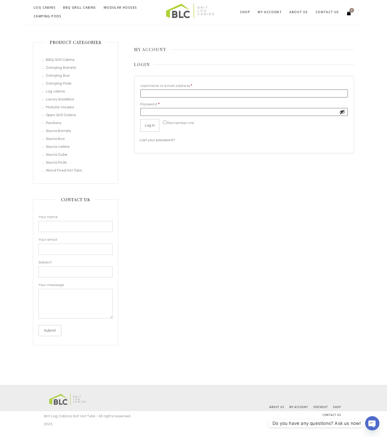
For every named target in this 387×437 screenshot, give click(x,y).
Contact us (327, 12)
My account (270, 12)
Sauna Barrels (58, 131)
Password (158, 104)
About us (298, 12)
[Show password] (342, 112)
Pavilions (53, 123)
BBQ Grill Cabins (79, 7)
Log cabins (45, 7)
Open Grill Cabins (61, 115)
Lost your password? (157, 140)
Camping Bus (58, 75)
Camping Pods (48, 16)
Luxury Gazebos (60, 99)
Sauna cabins (58, 147)
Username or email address (174, 86)
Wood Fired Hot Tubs (64, 170)
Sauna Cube (56, 154)
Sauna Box (55, 139)
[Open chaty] (372, 423)
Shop (245, 12)
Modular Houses (120, 7)
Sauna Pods (56, 162)
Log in (150, 125)
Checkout (320, 407)
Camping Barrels (61, 68)
